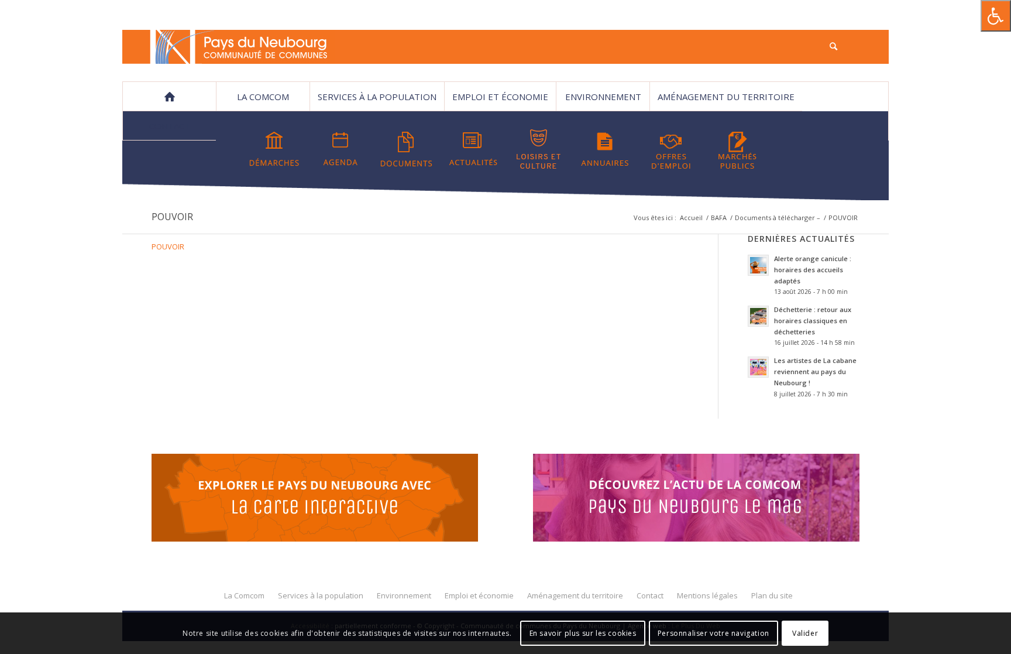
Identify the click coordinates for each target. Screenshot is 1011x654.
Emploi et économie (500, 96)
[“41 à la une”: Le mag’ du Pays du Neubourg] (711, 499)
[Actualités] (472, 149)
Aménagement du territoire (726, 96)
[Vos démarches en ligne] (274, 149)
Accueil (691, 217)
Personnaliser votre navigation (713, 633)
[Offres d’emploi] (671, 149)
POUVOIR (172, 216)
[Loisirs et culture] (539, 149)
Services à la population (377, 96)
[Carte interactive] (314, 499)
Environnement (603, 96)
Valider (805, 633)
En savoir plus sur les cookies (583, 633)
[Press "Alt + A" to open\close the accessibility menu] (996, 16)
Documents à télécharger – (777, 217)
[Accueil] (169, 96)
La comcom (263, 96)
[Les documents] (406, 149)
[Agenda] (340, 149)
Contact (169, 126)
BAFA (719, 217)
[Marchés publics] (737, 149)
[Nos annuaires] (605, 149)
